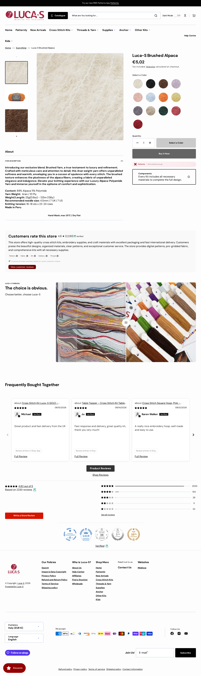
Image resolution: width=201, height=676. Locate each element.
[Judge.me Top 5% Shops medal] (117, 534)
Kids (98, 599)
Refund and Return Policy (54, 579)
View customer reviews (22, 267)
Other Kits (101, 595)
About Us (77, 568)
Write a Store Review (24, 515)
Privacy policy (80, 669)
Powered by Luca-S (14, 586)
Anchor (99, 591)
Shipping (150, 66)
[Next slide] (16, 136)
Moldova (142, 568)
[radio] (137, 83)
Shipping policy (50, 587)
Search (45, 568)
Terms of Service (50, 583)
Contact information (133, 669)
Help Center (78, 571)
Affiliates (76, 575)
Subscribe (185, 652)
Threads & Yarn (103, 583)
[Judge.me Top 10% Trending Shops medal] (133, 534)
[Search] (156, 15)
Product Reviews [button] (100, 468)
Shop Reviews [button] (100, 475)
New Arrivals (102, 575)
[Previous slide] (7, 434)
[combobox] (115, 15)
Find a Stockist (80, 579)
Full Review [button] (20, 456)
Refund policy (65, 669)
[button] (193, 15)
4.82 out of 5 (25, 486)
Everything (21, 48)
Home (8, 48)
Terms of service (96, 669)
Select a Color (139, 75)
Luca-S (20, 583)
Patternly (114, 3)
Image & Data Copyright (54, 571)
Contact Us (125, 567)
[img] (20, 408)
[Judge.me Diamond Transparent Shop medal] (70, 534)
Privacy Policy (49, 575)
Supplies (100, 587)
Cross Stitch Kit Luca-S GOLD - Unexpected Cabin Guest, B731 (36, 404)
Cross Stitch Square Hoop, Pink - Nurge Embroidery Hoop (157, 404)
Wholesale (77, 583)
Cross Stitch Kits (104, 579)
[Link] (100, 3)
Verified (99, 546)
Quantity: (136, 136)
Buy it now (164, 153)
